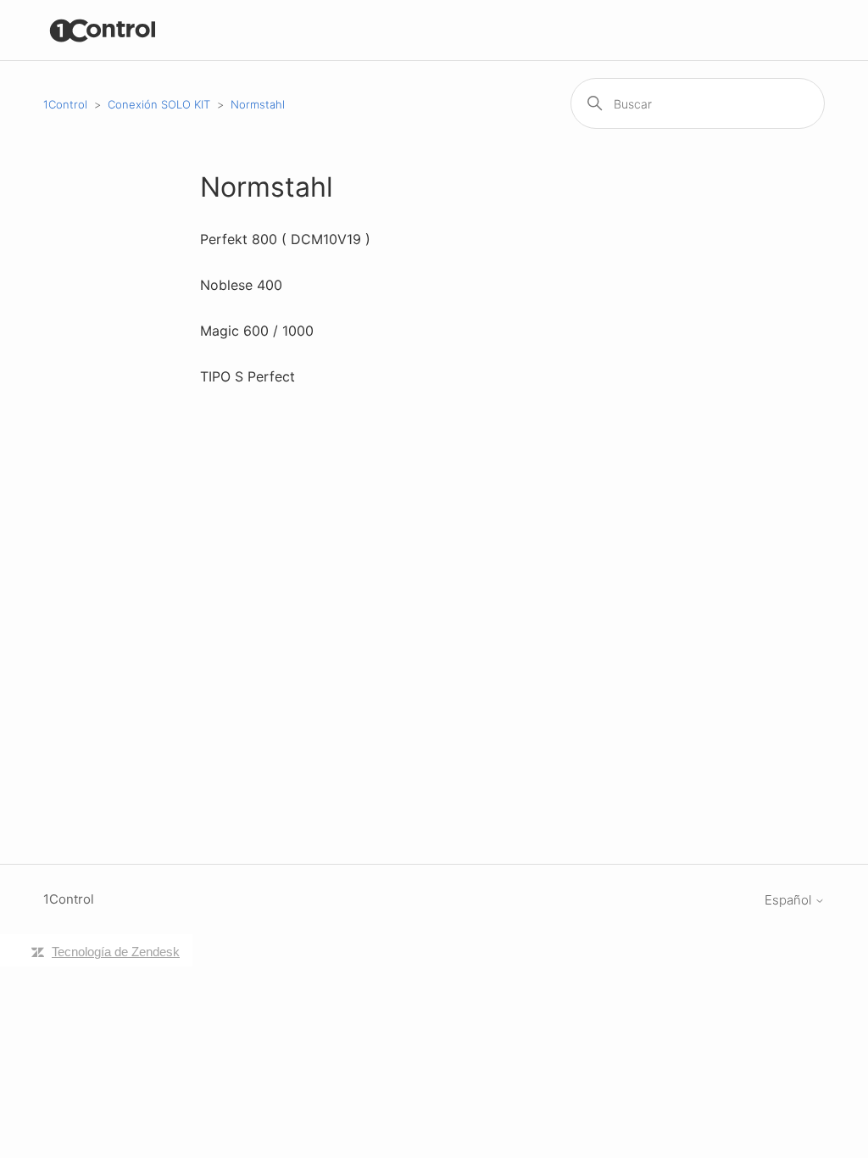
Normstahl (258, 104)
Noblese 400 (241, 284)
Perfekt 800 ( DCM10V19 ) (285, 239)
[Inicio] (103, 30)
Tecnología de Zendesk (116, 951)
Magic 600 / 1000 (257, 330)
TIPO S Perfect (247, 376)
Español (790, 900)
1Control (65, 104)
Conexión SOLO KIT (159, 104)
